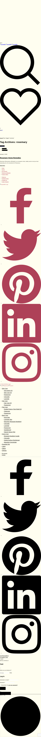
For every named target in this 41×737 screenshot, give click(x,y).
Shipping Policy (5, 178)
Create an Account (5, 693)
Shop (3, 168)
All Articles (4, 148)
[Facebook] (21, 224)
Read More (2, 165)
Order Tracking (5, 181)
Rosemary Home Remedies (10, 158)
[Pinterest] (21, 303)
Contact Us (4, 180)
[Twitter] (21, 263)
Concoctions (4, 150)
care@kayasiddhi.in (4, 655)
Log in (3, 688)
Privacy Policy (5, 174)
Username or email (4, 679)
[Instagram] (21, 381)
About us (4, 177)
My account (4, 171)
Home (1, 138)
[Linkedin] (21, 342)
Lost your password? (13, 685)
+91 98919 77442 (4, 657)
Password (2, 682)
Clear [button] (11, 672)
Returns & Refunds (6, 172)
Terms (3, 169)
